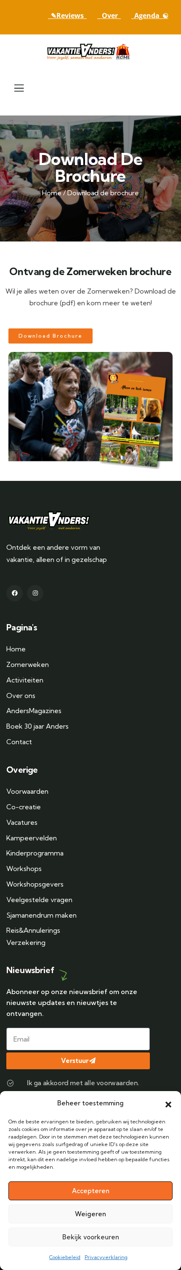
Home (51, 193)
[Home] (90, 51)
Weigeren (90, 1214)
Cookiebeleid (64, 1257)
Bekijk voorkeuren (90, 1237)
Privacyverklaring (106, 1257)
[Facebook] (14, 593)
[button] (168, 1103)
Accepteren (90, 1191)
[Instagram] (35, 593)
